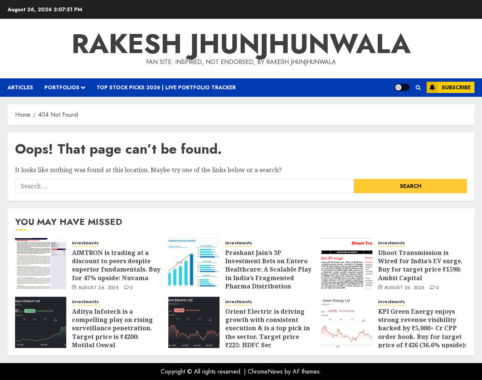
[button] (418, 87)
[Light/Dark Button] (402, 87)
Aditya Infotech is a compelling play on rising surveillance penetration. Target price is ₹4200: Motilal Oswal (112, 328)
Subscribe (456, 87)
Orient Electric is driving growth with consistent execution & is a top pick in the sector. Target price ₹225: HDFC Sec (267, 328)
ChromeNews (265, 371)
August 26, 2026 (98, 288)
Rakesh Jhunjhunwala (241, 43)
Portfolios (61, 87)
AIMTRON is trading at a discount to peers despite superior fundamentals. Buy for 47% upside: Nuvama (116, 265)
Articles (20, 87)
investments (85, 243)
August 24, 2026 (404, 288)
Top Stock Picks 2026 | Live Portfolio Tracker (166, 87)
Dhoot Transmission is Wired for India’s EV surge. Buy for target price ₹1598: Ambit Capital (420, 265)
